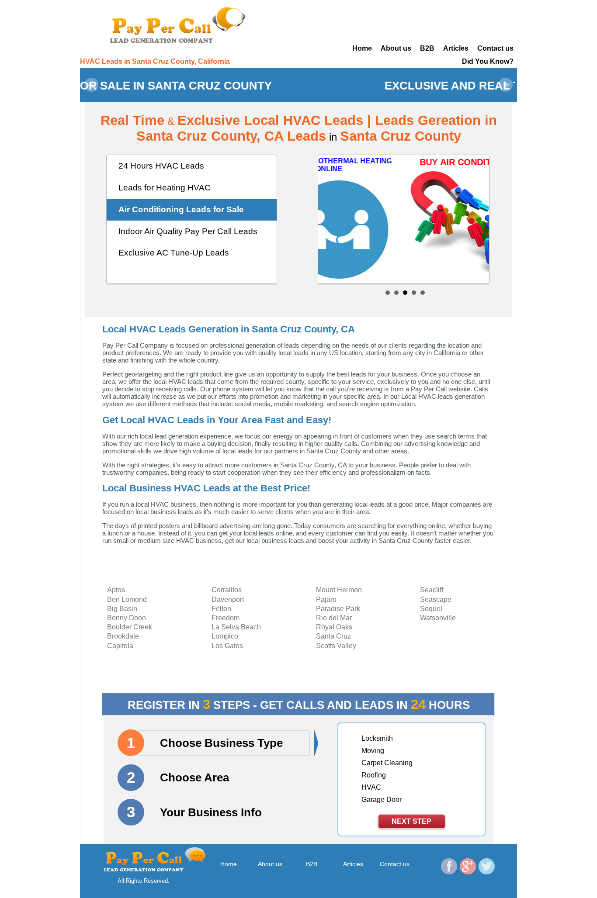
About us (396, 48)
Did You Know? (488, 61)
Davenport (228, 599)
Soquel (431, 608)
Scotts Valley (336, 645)
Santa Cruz (333, 636)
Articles (456, 48)
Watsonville (438, 618)
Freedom (225, 618)
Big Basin (122, 608)
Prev (91, 85)
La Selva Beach (236, 627)
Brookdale (123, 636)
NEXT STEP (411, 821)
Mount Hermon (339, 590)
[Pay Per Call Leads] (180, 24)
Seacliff (431, 590)
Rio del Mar (334, 618)
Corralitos (227, 590)
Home (362, 48)
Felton (221, 608)
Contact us (495, 48)
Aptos (116, 590)
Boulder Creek (129, 627)
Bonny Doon (126, 618)
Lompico (225, 636)
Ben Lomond (127, 599)
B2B (427, 48)
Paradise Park (338, 608)
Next (506, 85)
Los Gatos (227, 645)
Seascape (435, 599)
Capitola (120, 645)
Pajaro (326, 599)
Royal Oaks (334, 627)
